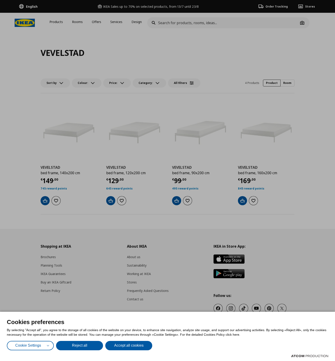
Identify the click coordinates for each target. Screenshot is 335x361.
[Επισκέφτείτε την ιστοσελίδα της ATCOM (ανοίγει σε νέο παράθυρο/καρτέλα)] (309, 356)
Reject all (79, 345)
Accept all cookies (129, 345)
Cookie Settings (28, 345)
